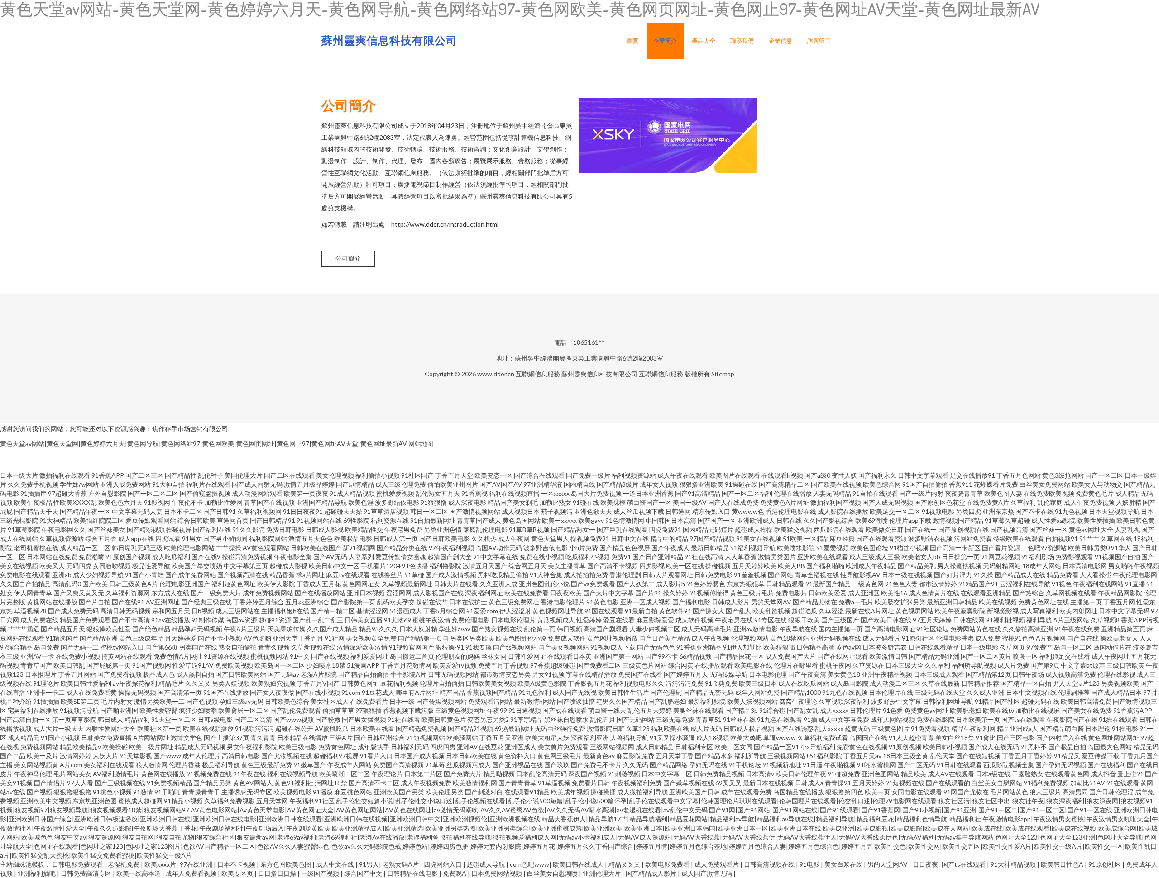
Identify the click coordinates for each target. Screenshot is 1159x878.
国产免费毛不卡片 (596, 765)
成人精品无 (23, 737)
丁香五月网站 (77, 674)
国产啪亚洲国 (119, 710)
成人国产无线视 (574, 692)
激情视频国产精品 (958, 520)
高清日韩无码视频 (125, 611)
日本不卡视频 (237, 864)
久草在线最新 (941, 683)
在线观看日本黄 (569, 656)
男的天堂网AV (771, 602)
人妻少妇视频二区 (654, 629)
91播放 (323, 792)
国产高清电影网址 (889, 629)
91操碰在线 (741, 484)
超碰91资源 (275, 620)
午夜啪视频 (840, 765)
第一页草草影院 (74, 719)
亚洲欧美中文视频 (45, 801)
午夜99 (497, 710)
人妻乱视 (1127, 529)
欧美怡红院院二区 (98, 520)
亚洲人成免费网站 (125, 484)
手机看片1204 (381, 566)
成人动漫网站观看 (257, 493)
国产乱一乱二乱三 (317, 620)
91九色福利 (534, 692)
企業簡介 (665, 40)
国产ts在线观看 (1023, 719)
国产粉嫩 (327, 719)
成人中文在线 (335, 864)
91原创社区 (918, 638)
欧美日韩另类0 (1089, 547)
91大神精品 (55, 520)
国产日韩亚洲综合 (379, 737)
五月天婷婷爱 (177, 638)
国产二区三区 (144, 475)
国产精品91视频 (470, 728)
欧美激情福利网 (475, 783)
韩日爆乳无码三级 (137, 547)
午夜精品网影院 (1120, 593)
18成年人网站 (1041, 566)
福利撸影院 (445, 566)
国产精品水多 (714, 755)
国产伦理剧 (666, 692)
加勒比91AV (1087, 783)
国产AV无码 (330, 556)
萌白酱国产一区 (649, 502)
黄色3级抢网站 (1063, 475)
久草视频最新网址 (407, 584)
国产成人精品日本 (1116, 692)
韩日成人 (110, 719)
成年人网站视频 (893, 719)
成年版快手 (373, 746)
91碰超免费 (844, 774)
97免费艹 (1039, 647)
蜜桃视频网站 (269, 656)
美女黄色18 (844, 674)
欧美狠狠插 (779, 647)
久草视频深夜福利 (844, 701)
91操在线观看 (1118, 719)
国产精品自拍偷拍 (363, 674)
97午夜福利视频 (451, 547)
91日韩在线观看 (959, 765)
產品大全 (703, 40)
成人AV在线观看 (951, 774)
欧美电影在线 (753, 665)
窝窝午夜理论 (798, 701)
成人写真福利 (1039, 611)
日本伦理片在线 (891, 692)
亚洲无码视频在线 (835, 638)
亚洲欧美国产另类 (399, 792)
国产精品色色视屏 (624, 547)
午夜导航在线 (798, 629)
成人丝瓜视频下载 (638, 511)
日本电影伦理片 (513, 620)
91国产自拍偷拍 (925, 484)
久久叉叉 (198, 683)
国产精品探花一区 (738, 656)
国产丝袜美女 (106, 529)
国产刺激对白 (484, 792)
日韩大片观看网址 (667, 575)
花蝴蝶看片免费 (996, 484)
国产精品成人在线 (1020, 575)
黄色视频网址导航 (557, 611)
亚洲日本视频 (366, 593)
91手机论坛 (744, 765)
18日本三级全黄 (905, 755)
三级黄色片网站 (645, 665)
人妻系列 (361, 556)
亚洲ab (62, 575)
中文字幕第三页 (246, 566)
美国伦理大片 (244, 475)
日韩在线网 (969, 620)
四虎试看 (168, 538)
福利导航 (1039, 620)
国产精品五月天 (63, 629)
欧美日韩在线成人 (579, 864)
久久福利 (937, 665)
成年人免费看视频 (192, 873)
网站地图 (421, 443)
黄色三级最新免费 (266, 765)
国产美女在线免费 (1086, 710)
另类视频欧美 (1120, 683)
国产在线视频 (330, 656)
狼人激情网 (152, 765)
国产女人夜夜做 (272, 692)
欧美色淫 (361, 502)
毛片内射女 (117, 701)
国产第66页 (161, 647)
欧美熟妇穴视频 (273, 683)
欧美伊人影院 (276, 584)
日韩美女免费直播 (106, 737)
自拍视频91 (1061, 538)
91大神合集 (546, 575)
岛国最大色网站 (1109, 746)
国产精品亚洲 (99, 638)
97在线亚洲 (197, 864)
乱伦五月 (602, 719)
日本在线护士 (468, 602)
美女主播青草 (567, 566)
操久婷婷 (675, 593)
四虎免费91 (665, 529)
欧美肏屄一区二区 (243, 710)
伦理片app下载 (910, 520)
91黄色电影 (602, 602)
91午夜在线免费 (1077, 629)
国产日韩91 (219, 511)
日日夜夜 (925, 864)
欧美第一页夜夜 (306, 493)
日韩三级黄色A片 (133, 584)
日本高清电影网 (1085, 566)
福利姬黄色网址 (233, 584)
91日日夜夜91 (303, 511)
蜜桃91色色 (1018, 638)
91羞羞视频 (750, 575)
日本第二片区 (423, 774)
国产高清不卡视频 (612, 566)
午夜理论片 (387, 774)
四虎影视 (652, 566)
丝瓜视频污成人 (468, 765)
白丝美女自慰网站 (997, 783)
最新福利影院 (707, 701)
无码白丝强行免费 (560, 728)
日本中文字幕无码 (1124, 611)
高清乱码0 (66, 584)
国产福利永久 (877, 475)
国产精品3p (741, 710)
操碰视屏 (179, 529)
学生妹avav (454, 629)
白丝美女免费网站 (1045, 484)
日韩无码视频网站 (453, 674)
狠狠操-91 (450, 647)
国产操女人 (708, 611)
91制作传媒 (208, 620)
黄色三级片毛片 (752, 593)
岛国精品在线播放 (798, 792)
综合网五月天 (527, 566)
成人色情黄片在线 (934, 593)
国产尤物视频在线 (286, 755)
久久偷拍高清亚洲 (1027, 629)
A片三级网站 (1071, 620)
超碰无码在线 (1040, 701)
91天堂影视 (136, 755)
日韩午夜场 (1028, 674)
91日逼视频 (524, 710)
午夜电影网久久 (64, 529)
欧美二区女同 (733, 746)
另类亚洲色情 (443, 529)
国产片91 (648, 593)
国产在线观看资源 (881, 538)
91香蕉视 (474, 493)
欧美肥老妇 (966, 710)
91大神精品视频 (1014, 864)
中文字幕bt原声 (1083, 665)
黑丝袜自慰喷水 (566, 719)
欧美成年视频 (570, 792)
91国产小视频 (60, 737)
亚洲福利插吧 (37, 873)
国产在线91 (128, 602)
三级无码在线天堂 (940, 692)
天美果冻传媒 (287, 629)
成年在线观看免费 (746, 792)
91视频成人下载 (613, 647)
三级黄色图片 (891, 728)
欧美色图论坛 (869, 547)
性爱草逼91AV (193, 665)
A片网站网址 (151, 737)
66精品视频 (695, 656)
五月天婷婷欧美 (754, 566)
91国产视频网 (151, 665)
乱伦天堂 (942, 755)
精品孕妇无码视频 (197, 629)
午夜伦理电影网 (1135, 575)
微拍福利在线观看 (64, 475)
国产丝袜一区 (1049, 529)
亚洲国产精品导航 (321, 502)
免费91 (621, 556)
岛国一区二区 (1073, 647)
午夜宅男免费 (403, 529)
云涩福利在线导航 (1025, 584)
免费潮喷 (91, 556)
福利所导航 (750, 755)
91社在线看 (404, 719)
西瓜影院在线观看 (839, 529)
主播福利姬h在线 (285, 611)
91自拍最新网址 (432, 520)
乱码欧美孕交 (396, 602)
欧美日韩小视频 (945, 746)
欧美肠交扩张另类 (900, 602)
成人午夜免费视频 (1089, 502)
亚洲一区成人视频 (645, 602)
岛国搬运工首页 (412, 656)
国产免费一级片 (588, 475)
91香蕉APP (107, 475)
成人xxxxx (834, 710)
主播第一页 (1086, 602)
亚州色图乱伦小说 (544, 584)
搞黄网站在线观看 (126, 656)
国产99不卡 (661, 656)
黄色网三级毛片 (559, 755)
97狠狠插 (368, 710)
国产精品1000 (801, 692)
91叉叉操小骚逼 (672, 737)
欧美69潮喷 (871, 520)
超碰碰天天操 (343, 511)
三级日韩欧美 (1125, 665)
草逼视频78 (30, 611)
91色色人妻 (901, 584)
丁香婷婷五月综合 (258, 602)
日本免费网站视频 (497, 873)
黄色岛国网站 (522, 520)
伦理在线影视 (1116, 674)
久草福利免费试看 (822, 737)
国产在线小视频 (318, 692)
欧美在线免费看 (526, 593)
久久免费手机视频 (33, 484)
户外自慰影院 (107, 493)
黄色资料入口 (517, 755)
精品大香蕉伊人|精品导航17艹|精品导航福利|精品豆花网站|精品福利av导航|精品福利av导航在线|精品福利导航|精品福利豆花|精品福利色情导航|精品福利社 (761, 819)
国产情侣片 (50, 783)
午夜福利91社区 (312, 801)
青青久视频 (274, 647)
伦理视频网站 (750, 638)
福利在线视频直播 (514, 493)
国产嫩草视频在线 (688, 783)
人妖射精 (1128, 502)
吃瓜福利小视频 (587, 556)
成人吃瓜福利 (171, 556)
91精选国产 (62, 638)
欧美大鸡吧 (746, 737)
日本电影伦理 (768, 674)
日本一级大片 (19, 475)
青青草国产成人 (479, 520)
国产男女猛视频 (364, 719)
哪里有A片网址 (417, 692)
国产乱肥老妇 (667, 701)
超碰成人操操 (754, 529)
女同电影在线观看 (916, 792)
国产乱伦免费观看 (295, 710)
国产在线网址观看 (842, 656)
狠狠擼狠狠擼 (72, 792)
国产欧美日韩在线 (886, 620)
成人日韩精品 (655, 746)
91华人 (1121, 547)
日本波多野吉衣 (884, 647)
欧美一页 (877, 792)
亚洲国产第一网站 (618, 656)
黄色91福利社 (293, 783)
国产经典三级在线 (206, 602)
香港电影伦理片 (563, 602)
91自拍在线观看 (875, 493)
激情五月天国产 (485, 566)
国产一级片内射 (921, 493)
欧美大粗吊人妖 (547, 737)
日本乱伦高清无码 (541, 774)
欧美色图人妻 (1003, 493)
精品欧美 (913, 774)
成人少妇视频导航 (98, 575)
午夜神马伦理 (33, 774)
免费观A (455, 873)
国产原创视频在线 (963, 529)
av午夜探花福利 (135, 683)
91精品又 (1067, 755)
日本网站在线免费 (52, 556)
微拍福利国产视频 (835, 502)
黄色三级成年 (138, 638)
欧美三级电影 (298, 746)
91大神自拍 (168, 484)
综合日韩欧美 (196, 520)
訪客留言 (819, 40)
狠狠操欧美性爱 (108, 629)
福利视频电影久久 (638, 683)
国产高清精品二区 (784, 484)
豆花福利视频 (399, 683)
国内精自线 (579, 484)
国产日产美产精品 (664, 638)
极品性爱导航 (151, 566)
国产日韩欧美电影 (444, 538)
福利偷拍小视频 (377, 475)
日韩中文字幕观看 (923, 475)
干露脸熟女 (1028, 774)
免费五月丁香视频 (503, 665)
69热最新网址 (513, 728)
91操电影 (1125, 728)
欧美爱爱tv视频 (455, 665)
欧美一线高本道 (139, 873)
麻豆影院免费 (635, 755)
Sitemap (722, 374)
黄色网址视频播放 (612, 638)
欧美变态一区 (493, 475)
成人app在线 (136, 538)
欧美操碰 (115, 746)
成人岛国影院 (849, 683)
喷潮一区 (1025, 656)
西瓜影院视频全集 (1008, 765)
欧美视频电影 (292, 792)
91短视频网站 (425, 737)
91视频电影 (938, 511)
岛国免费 (46, 647)
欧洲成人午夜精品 (871, 566)
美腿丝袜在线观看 (698, 710)
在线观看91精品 (527, 792)
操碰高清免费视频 (247, 556)
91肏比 (986, 737)
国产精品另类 (212, 783)
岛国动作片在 (1112, 647)
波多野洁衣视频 (930, 538)
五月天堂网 (272, 801)
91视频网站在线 (319, 520)
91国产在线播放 (226, 692)
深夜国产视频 (587, 774)
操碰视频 (718, 566)
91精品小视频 (183, 801)
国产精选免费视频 (421, 728)
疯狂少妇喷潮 (198, 710)
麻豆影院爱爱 (655, 620)
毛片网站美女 (72, 774)
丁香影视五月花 (590, 683)
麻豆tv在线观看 (348, 575)
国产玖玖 (557, 765)
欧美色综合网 (882, 484)
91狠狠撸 (434, 502)
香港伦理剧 (625, 575)
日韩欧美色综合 (287, 701)
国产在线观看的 (948, 783)
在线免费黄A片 (988, 502)
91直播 (1135, 584)
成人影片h (670, 584)
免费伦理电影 (471, 620)
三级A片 (341, 737)
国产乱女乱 (803, 710)
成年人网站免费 (757, 692)
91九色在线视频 (844, 692)
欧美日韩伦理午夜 (801, 774)
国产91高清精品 (697, 493)
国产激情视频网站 (475, 511)
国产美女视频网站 (563, 647)
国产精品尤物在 (815, 602)
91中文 (300, 656)
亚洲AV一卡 (37, 656)
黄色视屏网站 (915, 611)
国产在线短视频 (978, 755)
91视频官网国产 (411, 647)
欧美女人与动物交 (1097, 484)
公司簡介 (348, 258)
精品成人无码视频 (200, 746)
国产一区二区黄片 (986, 656)
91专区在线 (770, 620)
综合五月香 (101, 538)
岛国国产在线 (868, 737)
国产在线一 (921, 529)
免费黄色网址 (337, 746)
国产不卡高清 (131, 620)
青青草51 (708, 719)
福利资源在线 (390, 520)
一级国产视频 (320, 873)
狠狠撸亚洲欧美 (701, 484)
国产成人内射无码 (257, 484)
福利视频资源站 (634, 475)
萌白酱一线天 (607, 710)
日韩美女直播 (364, 620)
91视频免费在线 (209, 774)
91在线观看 (1122, 783)
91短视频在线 (905, 783)
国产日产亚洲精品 (657, 556)
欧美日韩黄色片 (443, 719)
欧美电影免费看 (668, 864)
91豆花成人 (378, 692)
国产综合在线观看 (539, 475)
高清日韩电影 (241, 755)
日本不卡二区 (183, 511)
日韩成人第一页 (396, 538)
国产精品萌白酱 (1061, 728)
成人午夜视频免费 (426, 783)
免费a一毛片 (855, 602)
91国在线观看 (603, 611)
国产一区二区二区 (153, 493)
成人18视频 (712, 737)
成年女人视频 (659, 484)
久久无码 (635, 765)
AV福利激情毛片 (116, 774)
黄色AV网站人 (253, 783)
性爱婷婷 (589, 620)
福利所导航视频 (974, 665)
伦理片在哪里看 (796, 665)
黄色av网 (848, 647)
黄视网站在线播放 (52, 602)
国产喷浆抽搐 (576, 701)
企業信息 (780, 40)
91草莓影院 (24, 529)
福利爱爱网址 (369, 656)
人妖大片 (105, 755)
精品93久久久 (378, 629)
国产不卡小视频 (220, 638)
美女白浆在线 (844, 864)
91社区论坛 (932, 629)
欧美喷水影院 (796, 547)
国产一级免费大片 (216, 593)
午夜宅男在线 (734, 620)
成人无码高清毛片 (706, 629)
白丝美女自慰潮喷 (553, 873)
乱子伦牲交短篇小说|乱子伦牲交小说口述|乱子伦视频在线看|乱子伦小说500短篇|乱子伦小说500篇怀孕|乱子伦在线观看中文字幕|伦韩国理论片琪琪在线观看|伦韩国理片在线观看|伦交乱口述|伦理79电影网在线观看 (636, 801)
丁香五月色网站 (1018, 475)
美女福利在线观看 (109, 765)
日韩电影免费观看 (78, 864)
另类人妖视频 (231, 683)
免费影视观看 (1074, 556)
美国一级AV (690, 502)
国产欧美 (95, 584)
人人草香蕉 (741, 556)
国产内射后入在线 (1061, 737)
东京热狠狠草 (746, 584)
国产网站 (780, 575)
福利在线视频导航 (292, 774)
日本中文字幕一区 (667, 774)
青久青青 (263, 737)
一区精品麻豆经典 (829, 538)
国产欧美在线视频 (836, 484)
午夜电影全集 (293, 556)
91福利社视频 (1005, 620)
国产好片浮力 (953, 575)
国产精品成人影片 (652, 873)
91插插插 (46, 701)
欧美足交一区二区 (895, 511)
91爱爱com (482, 611)
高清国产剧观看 (606, 629)
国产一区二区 (1104, 475)
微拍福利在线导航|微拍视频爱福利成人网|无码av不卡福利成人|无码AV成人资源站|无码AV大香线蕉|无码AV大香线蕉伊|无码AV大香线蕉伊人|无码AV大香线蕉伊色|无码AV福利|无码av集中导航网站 (717, 837)
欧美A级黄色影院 (541, 683)
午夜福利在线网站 (1098, 584)
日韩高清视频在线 (770, 864)
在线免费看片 (369, 701)
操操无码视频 (137, 692)
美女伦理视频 (335, 475)
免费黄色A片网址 (784, 502)
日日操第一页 (961, 556)
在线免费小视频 (78, 656)
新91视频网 (359, 547)
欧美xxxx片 (160, 864)
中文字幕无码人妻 (137, 511)
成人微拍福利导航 (642, 792)
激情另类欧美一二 (159, 701)
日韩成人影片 (731, 602)
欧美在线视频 (998, 602)
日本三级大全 (905, 665)
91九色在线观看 (779, 719)
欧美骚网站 (462, 737)
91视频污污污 (254, 728)
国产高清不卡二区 (374, 783)
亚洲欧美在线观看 (822, 556)
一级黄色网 (868, 584)
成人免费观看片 (717, 864)
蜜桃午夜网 (835, 665)
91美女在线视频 (758, 538)
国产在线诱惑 (795, 728)
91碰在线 (586, 502)
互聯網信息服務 (538, 374)
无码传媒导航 (728, 674)
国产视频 (39, 792)
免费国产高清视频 (398, 765)
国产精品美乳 (917, 566)
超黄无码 (857, 728)
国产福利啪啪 (825, 566)
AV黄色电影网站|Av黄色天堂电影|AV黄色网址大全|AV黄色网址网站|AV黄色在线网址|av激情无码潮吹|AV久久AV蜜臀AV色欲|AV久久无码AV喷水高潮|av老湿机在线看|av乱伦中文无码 (449, 810)
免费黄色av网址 (926, 710)
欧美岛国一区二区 (279, 665)
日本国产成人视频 (419, 755)
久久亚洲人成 (498, 584)
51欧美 (793, 538)
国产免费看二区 (599, 665)
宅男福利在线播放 (33, 710)
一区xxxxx (555, 493)
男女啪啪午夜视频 (1133, 566)
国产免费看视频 (119, 674)
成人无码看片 (881, 638)
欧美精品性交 (364, 529)
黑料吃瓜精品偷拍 (503, 575)
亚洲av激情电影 (755, 629)
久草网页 (1012, 647)
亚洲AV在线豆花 (480, 746)
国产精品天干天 (36, 511)
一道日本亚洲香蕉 (648, 493)
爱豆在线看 (619, 620)
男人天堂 (1065, 683)
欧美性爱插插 (1096, 520)
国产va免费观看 (593, 584)
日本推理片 (41, 674)
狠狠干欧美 (804, 620)
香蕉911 (960, 484)
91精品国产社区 (997, 701)
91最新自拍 (641, 611)
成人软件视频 (694, 620)
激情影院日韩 (606, 728)
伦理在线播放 (793, 493)
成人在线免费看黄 (91, 692)
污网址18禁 (331, 783)
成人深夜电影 (467, 502)
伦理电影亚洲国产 (184, 584)
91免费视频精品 (169, 783)
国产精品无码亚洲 (934, 656)
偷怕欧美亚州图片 (452, 484)
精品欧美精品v (80, 746)
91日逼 (813, 765)
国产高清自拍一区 (25, 719)
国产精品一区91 (776, 746)
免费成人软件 (567, 638)
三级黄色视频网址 (460, 710)
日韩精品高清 (815, 647)
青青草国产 (36, 665)
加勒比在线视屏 (1037, 710)
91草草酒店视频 (386, 511)
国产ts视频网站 (515, 647)
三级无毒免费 (675, 719)
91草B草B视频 (529, 529)
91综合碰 (772, 710)
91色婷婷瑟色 (705, 584)
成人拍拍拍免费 (586, 575)
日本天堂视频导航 (1114, 511)
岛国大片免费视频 (596, 493)
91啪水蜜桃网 (876, 765)
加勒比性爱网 (224, 502)
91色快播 (415, 566)
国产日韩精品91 (272, 520)
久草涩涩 (831, 611)
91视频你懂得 (709, 593)
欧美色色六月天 (120, 502)
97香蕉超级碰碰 (552, 665)
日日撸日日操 (277, 873)
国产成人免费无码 (73, 611)
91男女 (192, 538)
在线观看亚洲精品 (986, 593)
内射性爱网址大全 (110, 728)
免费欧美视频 (234, 665)
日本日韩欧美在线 (471, 755)
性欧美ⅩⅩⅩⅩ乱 (75, 502)
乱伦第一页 (540, 629)
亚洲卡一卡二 (46, 692)
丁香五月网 (1119, 602)
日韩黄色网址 (360, 683)
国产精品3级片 (617, 484)
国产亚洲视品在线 (517, 765)
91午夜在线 (249, 774)
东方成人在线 (170, 593)
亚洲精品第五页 (1123, 629)
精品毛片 (171, 683)
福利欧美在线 (670, 728)
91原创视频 (905, 746)
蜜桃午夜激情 (431, 620)
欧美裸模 (613, 502)
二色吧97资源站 (1044, 547)
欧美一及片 (42, 755)
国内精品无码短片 (708, 529)
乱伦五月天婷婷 (649, 710)
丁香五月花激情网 (406, 665)
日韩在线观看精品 (933, 647)
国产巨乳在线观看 (622, 529)
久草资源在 (868, 665)
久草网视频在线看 (1071, 593)
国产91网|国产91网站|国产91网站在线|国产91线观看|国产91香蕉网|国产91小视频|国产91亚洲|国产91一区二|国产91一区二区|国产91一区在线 (910, 810)
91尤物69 (397, 620)
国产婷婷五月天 (686, 674)
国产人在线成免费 (733, 502)
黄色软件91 (675, 611)
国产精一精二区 (333, 611)
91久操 (983, 575)
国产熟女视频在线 (497, 629)
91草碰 (414, 575)
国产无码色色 (656, 647)
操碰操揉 (603, 792)
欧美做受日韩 (885, 529)
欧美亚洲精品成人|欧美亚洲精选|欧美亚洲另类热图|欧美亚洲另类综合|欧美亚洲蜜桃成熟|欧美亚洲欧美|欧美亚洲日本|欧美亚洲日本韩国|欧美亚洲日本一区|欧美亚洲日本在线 (576, 828)
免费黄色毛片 (1095, 493)
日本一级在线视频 (907, 575)
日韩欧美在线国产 (316, 547)
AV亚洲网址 (163, 602)
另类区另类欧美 (472, 638)
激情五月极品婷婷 (309, 484)
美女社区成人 (330, 701)
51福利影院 (825, 755)
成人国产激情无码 (707, 873)
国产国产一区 (717, 520)
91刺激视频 (624, 774)
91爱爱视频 (832, 547)
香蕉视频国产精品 (491, 692)
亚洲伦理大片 (602, 873)
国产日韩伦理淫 (1111, 792)
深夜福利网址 (484, 593)
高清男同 (1075, 792)
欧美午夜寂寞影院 (960, 611)
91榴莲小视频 (909, 547)
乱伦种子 (210, 475)
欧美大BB (791, 566)
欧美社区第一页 (159, 728)
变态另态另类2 (488, 719)
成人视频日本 (521, 511)
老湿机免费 (124, 864)
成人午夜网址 (1111, 656)
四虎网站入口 (443, 864)
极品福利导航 (221, 765)
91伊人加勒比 (742, 647)
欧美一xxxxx (559, 520)
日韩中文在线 (630, 538)
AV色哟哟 (257, 638)
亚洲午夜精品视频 (887, 674)
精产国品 (452, 692)
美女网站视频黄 (36, 765)
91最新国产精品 (828, 584)
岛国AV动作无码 (498, 547)
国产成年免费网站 (190, 575)
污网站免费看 (973, 538)
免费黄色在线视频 (862, 746)
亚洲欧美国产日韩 (694, 792)
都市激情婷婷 (938, 584)
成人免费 (988, 638)
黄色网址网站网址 (1113, 737)
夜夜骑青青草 (964, 493)
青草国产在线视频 (269, 502)
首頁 (632, 40)
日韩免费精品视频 (719, 774)
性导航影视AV (860, 575)
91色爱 (893, 710)
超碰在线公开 (294, 728)
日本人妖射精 (418, 629)
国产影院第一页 (353, 602)
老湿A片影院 (319, 674)
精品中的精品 (669, 538)
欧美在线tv (998, 710)
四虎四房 (442, 746)
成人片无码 (706, 728)
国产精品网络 (669, 765)
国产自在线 (1083, 638)
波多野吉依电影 (545, 547)
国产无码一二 (80, 647)
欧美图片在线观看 (734, 475)
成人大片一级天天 (58, 728)
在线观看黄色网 (1067, 774)
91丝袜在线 (739, 719)
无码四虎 (78, 566)
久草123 (638, 728)
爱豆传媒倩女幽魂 (400, 556)
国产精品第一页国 (423, 638)
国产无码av (283, 674)
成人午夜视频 (710, 638)
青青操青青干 (201, 792)
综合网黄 (681, 665)
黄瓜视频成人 (556, 620)
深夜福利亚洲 (590, 737)
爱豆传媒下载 (1101, 755)
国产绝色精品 (151, 629)
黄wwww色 (748, 511)
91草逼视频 (554, 783)
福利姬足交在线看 (1064, 656)
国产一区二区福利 (747, 493)
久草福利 (1023, 502)
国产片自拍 (94, 602)
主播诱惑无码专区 (246, 792)
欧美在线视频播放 (208, 728)
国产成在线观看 (564, 710)
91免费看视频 (930, 728)
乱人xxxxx (829, 728)
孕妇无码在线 (708, 765)
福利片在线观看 (208, 484)
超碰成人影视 (288, 566)
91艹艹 (1089, 538)
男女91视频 (548, 674)
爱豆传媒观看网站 (150, 520)
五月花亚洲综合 (307, 602)
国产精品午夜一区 (85, 511)
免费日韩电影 (285, 529)
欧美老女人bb (920, 556)
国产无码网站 (636, 719)
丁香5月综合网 (444, 611)
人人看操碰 (1095, 575)
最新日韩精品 (710, 547)
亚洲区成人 (520, 746)
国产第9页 (1044, 665)
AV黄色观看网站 (266, 547)
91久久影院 (248, 529)
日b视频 (203, 611)
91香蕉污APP (1132, 710)
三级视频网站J (787, 755)
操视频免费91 (589, 538)
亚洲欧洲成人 (756, 520)
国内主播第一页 (841, 629)
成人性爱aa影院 (1053, 520)
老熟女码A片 (401, 864)
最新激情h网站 (535, 701)
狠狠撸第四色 (844, 792)
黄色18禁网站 (789, 638)
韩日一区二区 (429, 511)
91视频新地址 (781, 765)
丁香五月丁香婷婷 (1027, 755)
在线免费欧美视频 (1049, 493)
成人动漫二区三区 (895, 683)
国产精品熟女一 (573, 529)
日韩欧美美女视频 (490, 683)
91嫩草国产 (309, 765)
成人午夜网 (514, 538)
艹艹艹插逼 (23, 629)
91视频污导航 (79, 710)
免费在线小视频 (542, 556)
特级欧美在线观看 (1018, 538)
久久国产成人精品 (332, 629)
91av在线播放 (170, 620)
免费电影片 (791, 593)
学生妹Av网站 (79, 484)
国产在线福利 (1106, 765)
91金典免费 (721, 683)
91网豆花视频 (1000, 556)
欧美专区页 (237, 873)
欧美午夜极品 (33, 502)
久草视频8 (1105, 620)
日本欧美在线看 (372, 728)
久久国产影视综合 (828, 520)
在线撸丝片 (387, 575)
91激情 (143, 792)
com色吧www (529, 864)
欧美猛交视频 (793, 529)
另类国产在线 (198, 647)
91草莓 (435, 765)
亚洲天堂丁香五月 (298, 638)
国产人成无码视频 (887, 502)
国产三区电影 (1016, 737)
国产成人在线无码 (993, 746)
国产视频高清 (1009, 529)
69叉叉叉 (728, 783)
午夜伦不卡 (187, 502)
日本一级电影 (979, 647)
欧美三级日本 (758, 683)
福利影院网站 (268, 538)
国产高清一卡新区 (955, 547)
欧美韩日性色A (1063, 864)
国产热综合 (1028, 593)
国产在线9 (206, 556)
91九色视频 (1071, 511)
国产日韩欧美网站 (241, 674)
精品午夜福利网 (973, 728)
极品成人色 (159, 674)
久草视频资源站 (61, 538)
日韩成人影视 (325, 529)
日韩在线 (789, 520)
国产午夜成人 (670, 547)
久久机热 (484, 538)
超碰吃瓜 (804, 611)
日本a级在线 (993, 774)
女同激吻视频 (112, 566)
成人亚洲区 (864, 593)
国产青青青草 (517, 783)
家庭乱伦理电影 (485, 529)
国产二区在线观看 (289, 475)
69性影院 (356, 520)
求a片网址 (310, 575)
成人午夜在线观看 (682, 475)
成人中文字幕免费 (844, 719)
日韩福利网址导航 (948, 701)
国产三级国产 (840, 620)
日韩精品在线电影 (413, 873)
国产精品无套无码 (708, 692)
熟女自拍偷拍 (238, 647)
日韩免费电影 (713, 575)
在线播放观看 (714, 665)
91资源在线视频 (226, 656)
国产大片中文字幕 (608, 593)
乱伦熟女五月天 (438, 493)
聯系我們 (742, 40)
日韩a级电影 (215, 719)
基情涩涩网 (372, 611)
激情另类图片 (777, 556)
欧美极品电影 (353, 538)
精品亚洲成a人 (1017, 728)
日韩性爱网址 (527, 656)
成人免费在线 (39, 620)
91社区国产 (417, 475)
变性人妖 (844, 475)
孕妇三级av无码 (241, 701)
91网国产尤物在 (966, 792)
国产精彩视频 (146, 529)
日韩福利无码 (410, 746)
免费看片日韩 (591, 783)
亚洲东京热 (998, 511)
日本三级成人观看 (939, 674)
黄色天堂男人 (550, 538)
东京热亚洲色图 (94, 801)
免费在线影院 (935, 719)
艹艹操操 (228, 547)
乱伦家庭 (1050, 502)
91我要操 (478, 647)
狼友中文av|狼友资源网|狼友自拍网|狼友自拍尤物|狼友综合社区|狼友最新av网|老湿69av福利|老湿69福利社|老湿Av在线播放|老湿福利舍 (246, 837)
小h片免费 (583, 547)
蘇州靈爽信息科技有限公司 (389, 40)
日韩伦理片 (865, 710)
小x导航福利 (817, 746)
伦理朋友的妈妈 (458, 656)
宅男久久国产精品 (621, 701)
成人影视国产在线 (438, 593)
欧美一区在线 (685, 566)
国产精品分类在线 (402, 547)
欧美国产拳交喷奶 (197, 566)
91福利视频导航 (753, 547)
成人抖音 (1103, 774)
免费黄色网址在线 (1043, 602)
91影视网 (157, 502)
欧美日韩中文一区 (334, 566)
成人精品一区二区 (85, 547)
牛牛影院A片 (408, 674)
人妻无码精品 (832, 493)
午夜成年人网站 (349, 765)
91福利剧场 (1037, 556)
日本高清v (760, 774)
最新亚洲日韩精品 (952, 602)
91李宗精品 (526, 719)
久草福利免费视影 (229, 801)
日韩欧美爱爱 (828, 593)
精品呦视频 (499, 774)
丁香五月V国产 (318, 683)
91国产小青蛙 (144, 575)
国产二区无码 (916, 765)
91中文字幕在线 (495, 556)
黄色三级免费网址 (514, 602)
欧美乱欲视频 (771, 611)
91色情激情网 (624, 520)
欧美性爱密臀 (158, 710)
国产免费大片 (463, 774)
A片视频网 (1051, 638)
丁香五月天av (862, 755)
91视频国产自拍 (1117, 556)
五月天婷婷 (868, 783)
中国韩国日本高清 (671, 520)
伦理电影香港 (955, 638)
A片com (71, 765)
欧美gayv (591, 520)
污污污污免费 (685, 683)
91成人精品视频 (352, 493)
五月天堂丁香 (675, 755)
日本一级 (402, 701)
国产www (167, 755)
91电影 (810, 864)
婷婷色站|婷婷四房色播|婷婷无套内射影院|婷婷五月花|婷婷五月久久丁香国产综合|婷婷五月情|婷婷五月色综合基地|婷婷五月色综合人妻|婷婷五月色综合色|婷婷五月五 (637, 846)
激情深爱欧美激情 (362, 647)
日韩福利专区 (694, 746)
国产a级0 (817, 475)
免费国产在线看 (640, 674)
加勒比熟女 (555, 502)
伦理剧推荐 (1074, 692)
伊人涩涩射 (515, 611)
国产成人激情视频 (451, 575)
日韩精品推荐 (980, 683)
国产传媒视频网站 (441, 701)
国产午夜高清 (807, 674)
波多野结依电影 (397, 502)
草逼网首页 (233, 520)
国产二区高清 (253, 719)
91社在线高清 (704, 556)
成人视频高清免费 (1070, 674)
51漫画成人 (405, 611)
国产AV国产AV (500, 484)
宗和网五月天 (171, 611)
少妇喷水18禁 (326, 665)
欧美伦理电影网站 (189, 547)
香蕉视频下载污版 (408, 710)
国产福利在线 (212, 529)
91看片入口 (376, 755)
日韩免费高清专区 (87, 873)
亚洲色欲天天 (593, 511)
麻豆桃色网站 (353, 792)
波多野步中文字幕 (896, 701)
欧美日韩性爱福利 (86, 683)
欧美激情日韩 (888, 656)
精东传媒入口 (711, 511)
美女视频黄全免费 (371, 638)
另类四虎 (968, 511)
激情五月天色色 (310, 538)
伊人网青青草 (33, 593)
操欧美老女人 (1119, 638)
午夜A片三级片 (245, 629)
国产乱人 (738, 611)
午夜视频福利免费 (636, 783)
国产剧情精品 (355, 484)
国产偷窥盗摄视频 (205, 493)
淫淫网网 (399, 593)
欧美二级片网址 (151, 746)
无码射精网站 (1002, 566)
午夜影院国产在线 (1072, 719)
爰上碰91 (1130, 774)
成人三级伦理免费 (400, 484)
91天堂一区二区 (173, 719)
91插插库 (33, 493)
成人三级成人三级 (874, 556)
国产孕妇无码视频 (1060, 765)
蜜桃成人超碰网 (140, 801)
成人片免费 (1013, 665)
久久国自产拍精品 (25, 584)
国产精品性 (180, 475)
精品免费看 (1062, 575)
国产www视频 (293, 719)
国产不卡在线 (1034, 511)
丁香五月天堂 (454, 475)
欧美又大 (52, 566)
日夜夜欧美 (566, 593)
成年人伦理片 (201, 755)
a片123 (1089, 683)
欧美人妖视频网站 (752, 701)
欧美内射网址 (1078, 611)
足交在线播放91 (972, 475)
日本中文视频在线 (1031, 692)
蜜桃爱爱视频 (395, 493)
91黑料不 (1033, 746)
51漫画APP (363, 665)
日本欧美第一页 (978, 719)
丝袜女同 (494, 656)
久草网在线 (1116, 538)
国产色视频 (202, 701)
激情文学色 (186, 737)
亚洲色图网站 (881, 774)
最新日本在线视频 (768, 783)
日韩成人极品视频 (748, 728)
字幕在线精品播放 (591, 674)
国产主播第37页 (226, 737)
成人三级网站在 (238, 611)
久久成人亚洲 (986, 692)
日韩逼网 (678, 511)
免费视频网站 (39, 746)
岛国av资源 (241, 620)
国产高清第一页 (180, 692)
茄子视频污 (557, 511)
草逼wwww (779, 737)
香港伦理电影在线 (791, 511)
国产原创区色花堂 (940, 502)
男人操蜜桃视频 (959, 566)
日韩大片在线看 (456, 584)
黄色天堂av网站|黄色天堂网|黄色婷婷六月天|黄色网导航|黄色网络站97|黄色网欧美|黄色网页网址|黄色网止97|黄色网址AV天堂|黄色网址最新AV (203, 443)
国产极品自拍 (1067, 746)
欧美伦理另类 (445, 792)
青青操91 (838, 783)
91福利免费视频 (1046, 783)
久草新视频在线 (313, 647)
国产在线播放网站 (320, 593)
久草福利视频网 (259, 511)
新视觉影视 (1003, 611)
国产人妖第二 (636, 584)
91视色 (1062, 584)
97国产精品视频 (712, 538)
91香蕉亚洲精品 (699, 647)
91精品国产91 (978, 584)
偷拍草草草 (338, 710)
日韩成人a (809, 783)
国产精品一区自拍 (1026, 683)
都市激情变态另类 (505, 674)
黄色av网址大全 (1091, 529)
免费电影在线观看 (25, 575)
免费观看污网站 (490, 701)
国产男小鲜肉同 (225, 538)
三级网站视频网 (612, 746)
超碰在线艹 (432, 602)
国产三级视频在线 (120, 783)
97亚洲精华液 (542, 484)
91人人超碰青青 (911, 737)
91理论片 (46, 683)
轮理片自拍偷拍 (442, 683)
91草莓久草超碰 (1007, 520)
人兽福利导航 (629, 737)
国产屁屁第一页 (108, 665)
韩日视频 (569, 629)
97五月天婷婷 (932, 620)
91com (350, 692)
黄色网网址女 (361, 584)
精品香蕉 (282, 575)
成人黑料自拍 (195, 674)
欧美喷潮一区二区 (344, 774)
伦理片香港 (185, 765)
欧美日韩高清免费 (1086, 701)
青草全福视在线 (817, 575)
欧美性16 (894, 593)
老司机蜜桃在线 (36, 547)
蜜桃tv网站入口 (122, 647)
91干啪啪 (167, 792)
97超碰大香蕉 (67, 493)
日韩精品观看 (785, 584)
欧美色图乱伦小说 (521, 638)
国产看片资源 (1001, 547)
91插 (810, 719)
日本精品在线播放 (302, 737)
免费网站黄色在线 (975, 629)
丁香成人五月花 (319, 584)
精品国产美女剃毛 (513, 502)
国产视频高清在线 (242, 575)
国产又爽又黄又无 (78, 593)
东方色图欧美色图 (286, 864)
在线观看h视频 (782, 475)
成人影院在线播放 (843, 511)
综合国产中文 (363, 873)
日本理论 (1098, 728)
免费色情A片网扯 (177, 656)
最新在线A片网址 (869, 611)
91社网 (335, 638)
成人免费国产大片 (790, 656)
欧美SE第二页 (80, 701)
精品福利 (137, 719)
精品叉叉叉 (625, 864)
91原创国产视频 (128, 556)
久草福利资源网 (127, 593)
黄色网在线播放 (163, 774)
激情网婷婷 (75, 755)
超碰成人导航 (486, 864)
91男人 (369, 864)
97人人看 (80, 783)
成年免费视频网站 (268, 593)
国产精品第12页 (988, 674)
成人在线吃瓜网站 (803, 683)
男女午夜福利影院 (252, 746)
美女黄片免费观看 (563, 746)
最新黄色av (599, 755)
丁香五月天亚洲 (501, 737)
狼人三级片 (1045, 792)
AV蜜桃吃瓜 (332, 728)
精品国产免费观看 (85, 620)
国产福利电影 (691, 602)
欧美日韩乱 (69, 665)
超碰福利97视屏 (336, 755)
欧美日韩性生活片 (623, 692)
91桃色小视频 (112, 792)
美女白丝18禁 (954, 737)
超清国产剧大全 (449, 556)
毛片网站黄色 (1009, 792)
